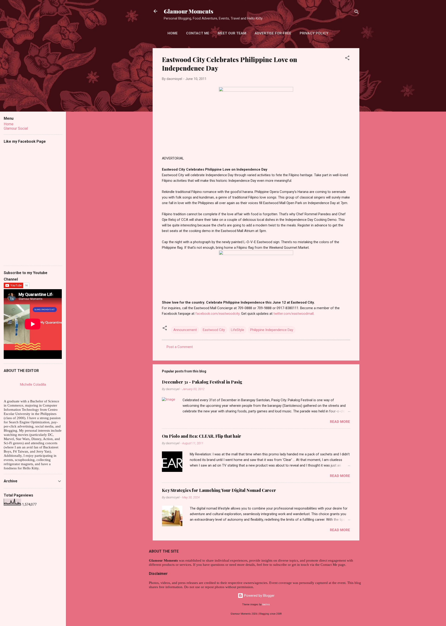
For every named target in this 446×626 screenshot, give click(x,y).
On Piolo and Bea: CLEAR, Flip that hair (201, 436)
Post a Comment (180, 347)
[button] (347, 58)
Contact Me (197, 33)
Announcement (185, 330)
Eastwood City (214, 330)
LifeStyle (237, 330)
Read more (340, 422)
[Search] (356, 13)
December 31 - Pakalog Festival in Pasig (202, 382)
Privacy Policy (314, 33)
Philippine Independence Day (271, 330)
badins (266, 604)
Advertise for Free (273, 33)
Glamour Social (16, 128)
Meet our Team (232, 33)
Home (172, 33)
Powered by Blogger (259, 595)
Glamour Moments (188, 11)
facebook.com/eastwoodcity (217, 313)
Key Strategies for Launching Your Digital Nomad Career (219, 490)
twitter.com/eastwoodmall (293, 313)
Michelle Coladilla (33, 384)
